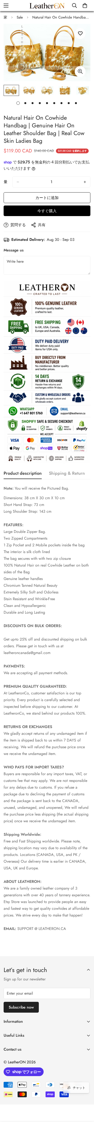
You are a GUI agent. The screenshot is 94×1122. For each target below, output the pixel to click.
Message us (14, 250)
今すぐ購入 (47, 211)
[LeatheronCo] (47, 5)
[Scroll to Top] (85, 1096)
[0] (84, 5)
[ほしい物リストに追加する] (80, 33)
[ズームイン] (80, 71)
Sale (20, 17)
